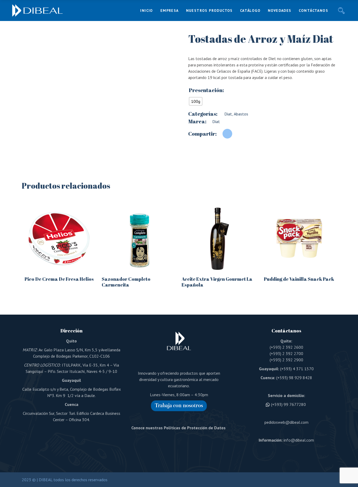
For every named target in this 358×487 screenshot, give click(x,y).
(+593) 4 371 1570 (297, 368)
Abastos (240, 114)
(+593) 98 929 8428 (294, 377)
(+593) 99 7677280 (288, 404)
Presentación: (206, 90)
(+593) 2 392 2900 (286, 359)
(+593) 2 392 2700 (286, 353)
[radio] (195, 101)
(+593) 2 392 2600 (286, 347)
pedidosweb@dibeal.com (286, 422)
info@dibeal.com (299, 440)
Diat (227, 114)
